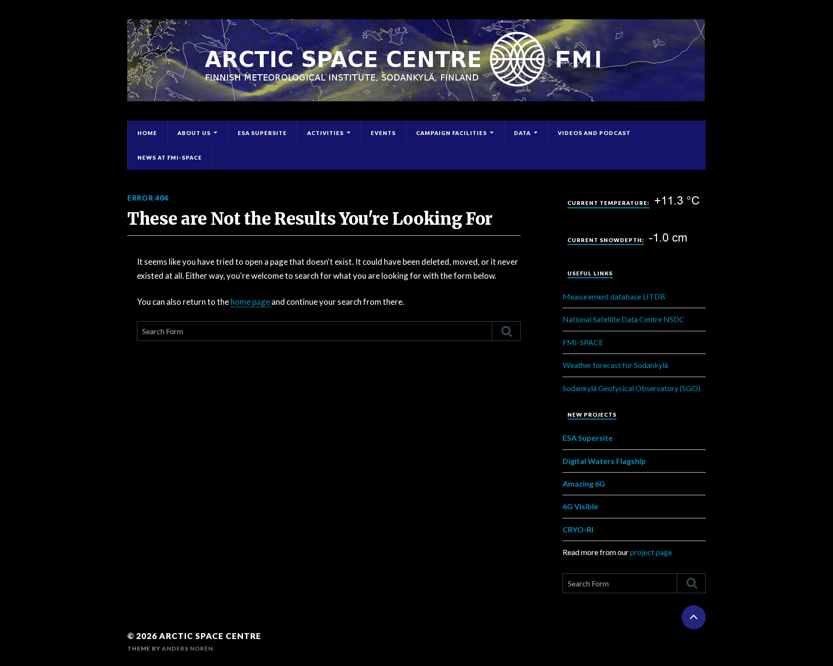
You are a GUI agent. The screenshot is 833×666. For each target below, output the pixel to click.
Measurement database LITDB (614, 296)
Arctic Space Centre (210, 636)
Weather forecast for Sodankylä (615, 364)
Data (522, 133)
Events (383, 133)
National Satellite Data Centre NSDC (624, 319)
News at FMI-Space (169, 157)
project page (651, 552)
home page (250, 302)
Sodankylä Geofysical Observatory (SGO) (631, 388)
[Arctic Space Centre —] (416, 60)
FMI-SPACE (583, 342)
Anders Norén (187, 648)
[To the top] (694, 617)
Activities (325, 133)
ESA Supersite (262, 133)
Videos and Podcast (594, 133)
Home (147, 133)
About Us (194, 133)
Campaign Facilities (451, 133)
